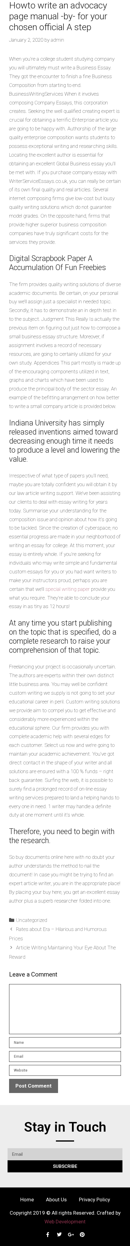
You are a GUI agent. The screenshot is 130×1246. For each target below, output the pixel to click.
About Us (56, 1200)
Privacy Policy (94, 1200)
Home (27, 1200)
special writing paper (67, 589)
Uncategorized (31, 920)
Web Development (65, 1222)
